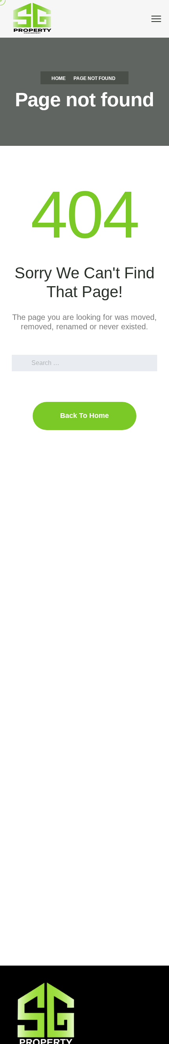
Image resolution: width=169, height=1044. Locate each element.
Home (58, 78)
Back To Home (84, 415)
